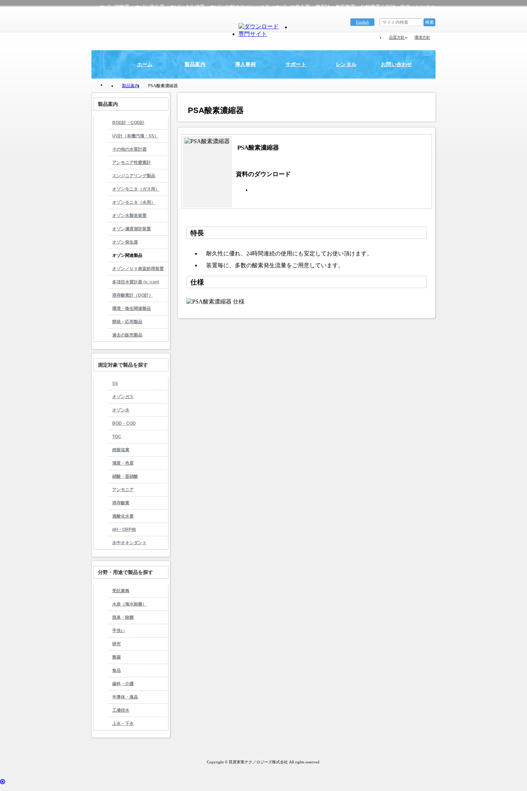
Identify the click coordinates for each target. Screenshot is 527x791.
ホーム (144, 64)
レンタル (346, 64)
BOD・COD (124, 423)
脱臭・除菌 (123, 617)
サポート (295, 64)
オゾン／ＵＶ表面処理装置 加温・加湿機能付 (136, 270)
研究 (116, 643)
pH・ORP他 (124, 529)
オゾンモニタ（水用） (133, 202)
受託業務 (120, 590)
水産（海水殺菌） (129, 604)
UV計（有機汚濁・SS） (135, 135)
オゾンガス (123, 396)
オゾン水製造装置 (129, 215)
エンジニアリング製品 (133, 175)
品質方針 (397, 37)
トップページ (109, 85)
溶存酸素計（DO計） (132, 295)
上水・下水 (123, 723)
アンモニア (123, 489)
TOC (116, 436)
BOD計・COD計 (128, 122)
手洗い (118, 630)
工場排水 (120, 710)
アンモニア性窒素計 (131, 162)
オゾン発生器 (125, 242)
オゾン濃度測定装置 (131, 228)
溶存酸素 (120, 502)
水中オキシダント (129, 542)
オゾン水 (120, 410)
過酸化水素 (123, 516)
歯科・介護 (123, 683)
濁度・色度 (123, 463)
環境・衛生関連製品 (131, 308)
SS (115, 383)
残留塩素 (120, 449)
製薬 (116, 657)
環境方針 (422, 37)
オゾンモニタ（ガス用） (136, 189)
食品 (116, 670)
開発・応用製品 (127, 321)
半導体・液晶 (125, 697)
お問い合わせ (396, 64)
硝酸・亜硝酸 (125, 476)
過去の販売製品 (127, 335)
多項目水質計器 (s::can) (135, 281)
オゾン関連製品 (127, 255)
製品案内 (195, 64)
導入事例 (245, 64)
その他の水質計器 (129, 149)
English (362, 22)
